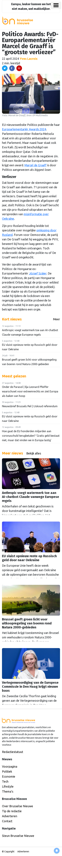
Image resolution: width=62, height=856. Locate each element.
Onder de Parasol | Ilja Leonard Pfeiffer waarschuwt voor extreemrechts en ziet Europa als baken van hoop (30, 391)
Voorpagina (9, 766)
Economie (8, 776)
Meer (56, 319)
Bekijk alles (33, 453)
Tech (5, 781)
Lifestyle (8, 786)
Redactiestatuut (12, 751)
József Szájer (37, 273)
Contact (7, 821)
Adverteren (9, 816)
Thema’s (7, 791)
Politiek (7, 771)
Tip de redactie (12, 811)
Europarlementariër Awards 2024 (24, 129)
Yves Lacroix (29, 58)
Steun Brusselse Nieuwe (18, 835)
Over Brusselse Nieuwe (17, 806)
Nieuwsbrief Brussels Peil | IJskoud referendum (30, 406)
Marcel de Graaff (35, 165)
